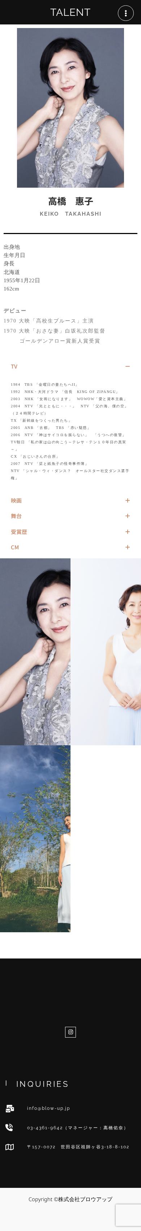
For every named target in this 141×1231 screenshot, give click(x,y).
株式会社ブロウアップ (70, 986)
